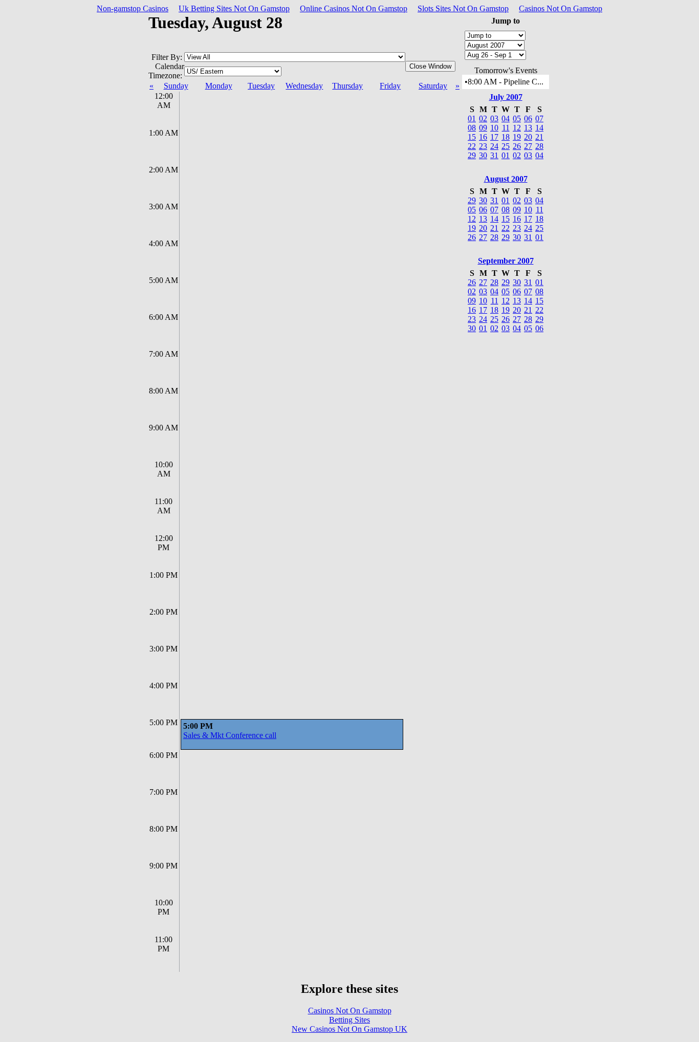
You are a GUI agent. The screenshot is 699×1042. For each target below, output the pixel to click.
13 (528, 127)
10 (494, 127)
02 (483, 118)
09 (483, 127)
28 (539, 146)
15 (472, 137)
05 (517, 118)
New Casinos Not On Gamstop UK (349, 1029)
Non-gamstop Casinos (132, 8)
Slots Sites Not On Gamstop (463, 8)
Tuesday (261, 85)
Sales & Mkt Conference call (229, 735)
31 (494, 155)
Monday (218, 85)
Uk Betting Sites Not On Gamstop (234, 8)
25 (505, 146)
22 (472, 146)
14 (539, 127)
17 (494, 137)
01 (472, 118)
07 (539, 118)
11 (506, 127)
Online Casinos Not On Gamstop (353, 8)
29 (472, 155)
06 (528, 118)
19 (517, 137)
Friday (390, 85)
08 (472, 127)
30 (483, 155)
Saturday (433, 85)
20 (528, 137)
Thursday (347, 85)
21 (539, 137)
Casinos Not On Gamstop (560, 8)
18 (505, 137)
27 (528, 146)
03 (494, 118)
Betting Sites (349, 1019)
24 (494, 146)
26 (517, 146)
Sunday (176, 85)
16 (483, 137)
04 (505, 118)
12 (517, 127)
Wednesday (304, 85)
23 (483, 146)
